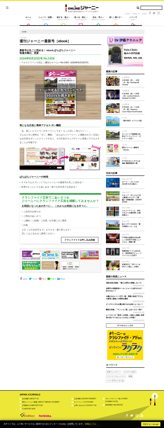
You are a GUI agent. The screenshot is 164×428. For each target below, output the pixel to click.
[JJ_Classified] (125, 345)
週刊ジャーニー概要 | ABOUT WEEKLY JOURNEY (41, 402)
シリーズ (133, 18)
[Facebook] (150, 13)
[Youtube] (142, 416)
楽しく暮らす (115, 18)
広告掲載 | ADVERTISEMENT (85, 399)
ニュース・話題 (45, 18)
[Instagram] (158, 13)
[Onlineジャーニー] (82, 7)
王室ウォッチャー (113, 372)
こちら (33, 233)
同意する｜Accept (151, 424)
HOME (24, 32)
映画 (130, 376)
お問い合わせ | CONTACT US (85, 405)
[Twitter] (154, 13)
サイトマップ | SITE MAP (83, 402)
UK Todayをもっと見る (125, 325)
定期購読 (144, 13)
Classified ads (28, 409)
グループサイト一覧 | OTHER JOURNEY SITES (116, 400)
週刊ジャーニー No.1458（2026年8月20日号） (67, 62)
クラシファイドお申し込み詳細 (80, 240)
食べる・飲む (80, 18)
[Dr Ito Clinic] (125, 51)
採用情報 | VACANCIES (114, 405)
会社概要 (127, 13)
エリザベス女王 (130, 372)
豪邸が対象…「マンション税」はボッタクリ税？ (124, 309)
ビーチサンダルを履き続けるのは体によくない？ (124, 304)
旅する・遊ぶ (63, 18)
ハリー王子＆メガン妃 (115, 381)
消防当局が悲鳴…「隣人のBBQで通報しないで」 (124, 283)
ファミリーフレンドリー (116, 376)
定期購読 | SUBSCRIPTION (33, 405)
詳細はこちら (90, 424)
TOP (160, 415)
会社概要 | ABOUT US (30, 399)
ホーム (28, 18)
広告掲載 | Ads (136, 13)
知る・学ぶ (98, 18)
